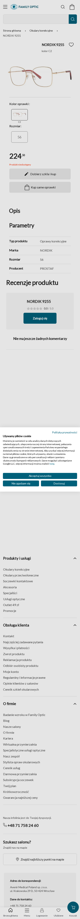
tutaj (52, 463)
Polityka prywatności (64, 432)
